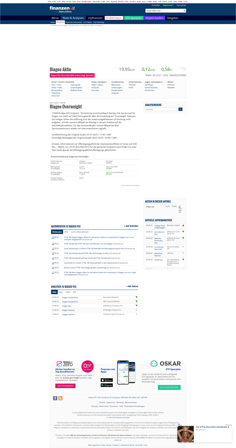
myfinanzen (95, 18)
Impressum (111, 402)
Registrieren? (168, 5)
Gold (175, 2)
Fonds (145, 445)
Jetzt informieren (65, 386)
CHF (159, 2)
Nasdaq (114, 2)
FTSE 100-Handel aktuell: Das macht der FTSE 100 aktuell (87, 258)
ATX (49, 2)
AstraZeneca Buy (159, 233)
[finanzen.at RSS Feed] (60, 398)
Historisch (55, 95)
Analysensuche (153, 105)
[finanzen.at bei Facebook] (55, 398)
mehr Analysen (133, 286)
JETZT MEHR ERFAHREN (169, 387)
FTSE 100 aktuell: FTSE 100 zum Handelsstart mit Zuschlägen (88, 243)
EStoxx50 (96, 2)
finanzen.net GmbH (122, 417)
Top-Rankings (98, 22)
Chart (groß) (75, 85)
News (53, 22)
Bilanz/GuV (115, 85)
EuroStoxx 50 (107, 397)
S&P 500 (144, 397)
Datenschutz (104, 406)
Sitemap (94, 406)
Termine (132, 85)
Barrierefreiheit (131, 402)
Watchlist (171, 87)
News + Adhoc (97, 85)
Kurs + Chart (56, 85)
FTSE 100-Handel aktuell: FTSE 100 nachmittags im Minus (87, 253)
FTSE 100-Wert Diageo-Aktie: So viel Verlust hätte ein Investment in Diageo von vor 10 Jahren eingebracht (100, 273)
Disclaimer (114, 406)
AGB (121, 406)
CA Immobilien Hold (159, 248)
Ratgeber (173, 18)
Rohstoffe (138, 445)
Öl (131, 2)
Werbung (119, 402)
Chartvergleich (76, 87)
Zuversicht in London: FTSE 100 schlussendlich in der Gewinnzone (90, 263)
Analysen (60, 22)
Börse (55, 18)
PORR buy (158, 260)
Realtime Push (76, 90)
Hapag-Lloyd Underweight (159, 226)
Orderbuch (55, 93)
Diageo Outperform (70, 297)
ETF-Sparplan (134, 18)
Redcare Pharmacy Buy (158, 240)
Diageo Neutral (68, 310)
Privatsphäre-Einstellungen (134, 406)
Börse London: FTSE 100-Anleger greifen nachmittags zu (86, 267)
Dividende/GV (117, 90)
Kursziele (95, 90)
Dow (79, 2)
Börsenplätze (56, 90)
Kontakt (102, 402)
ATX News (88, 22)
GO (180, 109)
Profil (131, 87)
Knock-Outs (149, 90)
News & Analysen (73, 18)
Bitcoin (132, 445)
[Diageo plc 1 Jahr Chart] (181, 209)
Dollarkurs (116, 445)
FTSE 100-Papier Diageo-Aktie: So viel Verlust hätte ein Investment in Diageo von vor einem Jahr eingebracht (99, 238)
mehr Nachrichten (132, 226)
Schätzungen (116, 87)
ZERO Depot (115, 17)
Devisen (109, 445)
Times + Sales (56, 87)
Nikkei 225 (136, 397)
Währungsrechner (94, 445)
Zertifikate (149, 85)
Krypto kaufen (154, 18)
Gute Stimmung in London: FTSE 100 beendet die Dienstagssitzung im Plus (94, 248)
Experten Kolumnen (74, 22)
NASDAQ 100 (126, 397)
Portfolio (171, 85)
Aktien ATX (92, 397)
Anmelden (156, 5)
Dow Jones (116, 397)
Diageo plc (150, 206)
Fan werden (181, 5)
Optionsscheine (151, 87)
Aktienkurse (125, 445)
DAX (63, 2)
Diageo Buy (66, 306)
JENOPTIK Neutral (158, 254)
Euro (144, 2)
